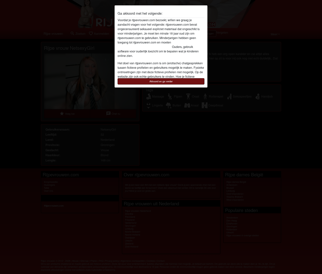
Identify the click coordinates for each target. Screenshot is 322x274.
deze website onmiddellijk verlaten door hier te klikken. (153, 44)
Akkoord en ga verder (161, 81)
